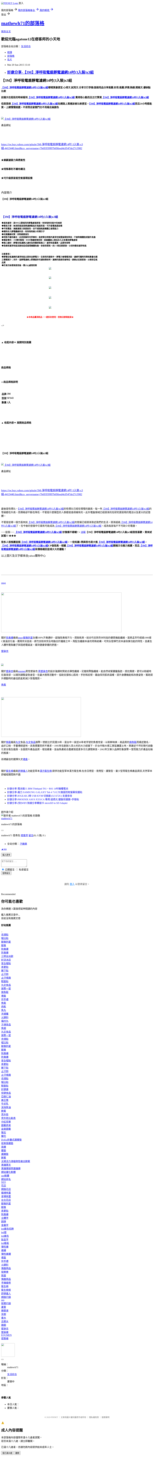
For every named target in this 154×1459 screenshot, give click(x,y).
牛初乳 (4, 1103)
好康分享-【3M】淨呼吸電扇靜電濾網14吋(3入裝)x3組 (50, 72)
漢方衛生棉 (46, 771)
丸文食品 (30, 742)
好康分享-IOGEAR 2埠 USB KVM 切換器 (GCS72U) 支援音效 (39, 796)
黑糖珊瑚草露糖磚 (10, 1168)
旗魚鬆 (133, 742)
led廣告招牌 (7, 1229)
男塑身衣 (43, 671)
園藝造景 (6, 1125)
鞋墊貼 (4, 981)
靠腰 (3, 1147)
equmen (22, 671)
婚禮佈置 (6, 1193)
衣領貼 (4, 934)
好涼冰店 (6, 960)
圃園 (3, 1325)
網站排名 (6, 1179)
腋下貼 (4, 970)
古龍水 (4, 1321)
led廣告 (5, 1236)
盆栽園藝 (6, 1129)
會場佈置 (6, 1196)
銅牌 (3, 1221)
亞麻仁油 (6, 1096)
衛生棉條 (6, 1290)
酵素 (3, 1111)
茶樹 (3, 1314)
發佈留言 (6, 873)
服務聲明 (105, 1417)
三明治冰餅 (7, 956)
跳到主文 (6, 31)
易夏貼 (4, 967)
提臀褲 (4, 1338)
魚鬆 (3, 684)
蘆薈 (3, 1307)
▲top (4, 849)
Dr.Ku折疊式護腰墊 (11, 1139)
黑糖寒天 (6, 1165)
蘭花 (3, 1136)
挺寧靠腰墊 (7, 1143)
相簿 (9, 52)
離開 (17, 1453)
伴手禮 (4, 999)
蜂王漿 (4, 1100)
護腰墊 (4, 1154)
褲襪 (3, 1250)
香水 (3, 1318)
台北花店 (6, 1200)
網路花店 (6, 1189)
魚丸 (3, 1010)
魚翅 (3, 1028)
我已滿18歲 (7, 1453)
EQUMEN (6, 1335)
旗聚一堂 (6, 988)
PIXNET (54, 1417)
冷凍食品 (6, 1024)
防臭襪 (4, 952)
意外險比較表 (8, 1118)
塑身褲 (4, 1332)
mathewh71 (6, 818)
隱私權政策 (94, 1417)
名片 (9, 59)
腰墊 (3, 1150)
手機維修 (6, 1282)
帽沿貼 (4, 938)
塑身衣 (4, 651)
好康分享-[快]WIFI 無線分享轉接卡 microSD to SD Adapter (37, 803)
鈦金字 (4, 1239)
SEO (3, 1182)
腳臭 (3, 945)
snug (3, 583)
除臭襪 (9, 637)
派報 (83, 532)
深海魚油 (6, 1107)
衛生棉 (9, 771)
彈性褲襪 (6, 1254)
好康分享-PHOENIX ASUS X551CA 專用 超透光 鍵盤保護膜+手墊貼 (43, 799)
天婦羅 (4, 1014)
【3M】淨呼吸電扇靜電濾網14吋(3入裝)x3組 (41, 508)
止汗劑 (4, 974)
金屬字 (4, 1225)
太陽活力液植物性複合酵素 (15, 1161)
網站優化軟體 (8, 1172)
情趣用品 (6, 1268)
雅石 (3, 1132)
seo (2, 1300)
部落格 (10, 56)
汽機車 (23, 844)
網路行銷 (6, 1297)
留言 (31, 835)
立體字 (4, 1218)
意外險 (4, 1114)
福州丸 (4, 1021)
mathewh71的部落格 (22, 23)
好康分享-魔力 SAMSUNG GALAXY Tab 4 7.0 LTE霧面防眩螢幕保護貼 (44, 792)
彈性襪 (4, 1247)
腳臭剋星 (28, 637)
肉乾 (3, 1006)
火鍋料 (4, 1017)
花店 (3, 1185)
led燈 (3, 1232)
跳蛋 (3, 1275)
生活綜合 (26, 46)
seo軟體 (5, 1175)
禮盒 (25, 759)
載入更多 (6, 855)
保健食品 (6, 1093)
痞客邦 (24, 835)
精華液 (4, 1310)
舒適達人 (23, 771)
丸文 (18, 742)
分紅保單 (6, 1121)
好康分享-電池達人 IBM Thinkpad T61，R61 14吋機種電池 (37, 788)
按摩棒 (4, 1272)
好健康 (4, 1089)
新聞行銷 (6, 1303)
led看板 (5, 1243)
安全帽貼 (6, 963)
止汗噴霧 (6, 978)
